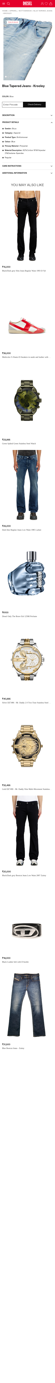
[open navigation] (3, 3)
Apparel (13, 11)
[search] (8, 3)
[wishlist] (46, 3)
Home (5, 11)
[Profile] (42, 3)
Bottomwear (25, 11)
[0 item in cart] (50, 3)
